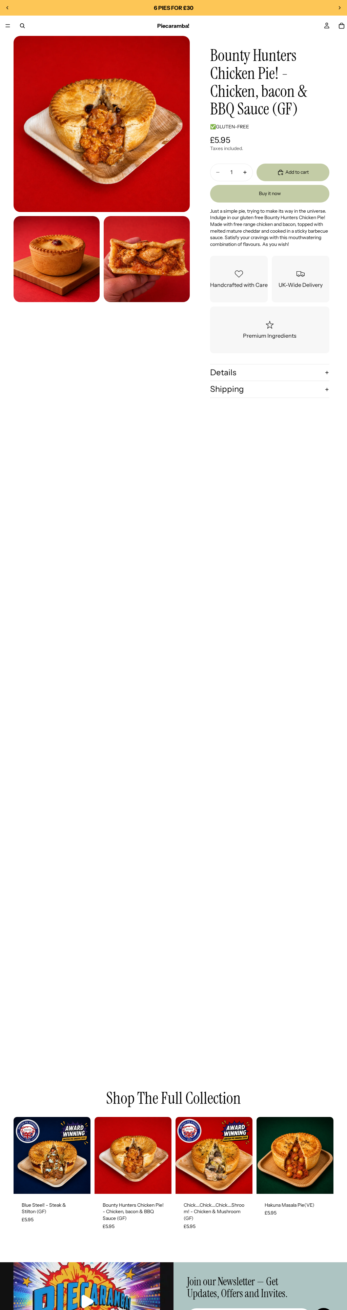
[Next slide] (339, 7)
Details (223, 372)
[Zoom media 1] (102, 124)
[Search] (22, 25)
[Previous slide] (7, 7)
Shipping (227, 389)
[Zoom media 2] (57, 259)
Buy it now (270, 193)
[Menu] (8, 26)
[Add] (80, 1183)
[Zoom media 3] (147, 259)
